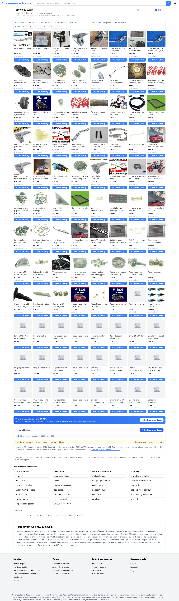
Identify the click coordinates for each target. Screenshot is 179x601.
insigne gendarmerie (102, 480)
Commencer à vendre (61, 563)
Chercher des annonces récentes (148, 442)
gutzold (134, 499)
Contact (133, 563)
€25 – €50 (27, 515)
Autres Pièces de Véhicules (31, 16)
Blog (132, 570)
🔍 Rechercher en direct (152, 430)
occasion (32, 23)
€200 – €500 (67, 515)
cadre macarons (99, 485)
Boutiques (18, 577)
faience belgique (32, 457)
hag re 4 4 (20, 480)
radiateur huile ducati (102, 471)
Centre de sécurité (99, 567)
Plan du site (96, 570)
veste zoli (135, 485)
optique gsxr (136, 471)
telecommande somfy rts (138, 457)
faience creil (59, 471)
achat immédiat (60, 23)
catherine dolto (61, 499)
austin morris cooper (25, 490)
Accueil (17, 16)
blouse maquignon (21, 460)
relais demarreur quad (141, 480)
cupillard (96, 499)
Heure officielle (97, 574)
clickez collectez (56, 27)
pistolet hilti (81, 457)
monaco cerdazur (62, 494)
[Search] (168, 3)
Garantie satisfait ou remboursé (27, 570)
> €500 (78, 515)
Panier (16, 580)
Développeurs (97, 563)
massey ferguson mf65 (141, 494)
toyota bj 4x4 (155, 457)
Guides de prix (19, 563)
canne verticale (94, 457)
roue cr (19, 476)
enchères (48, 23)
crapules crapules (24, 485)
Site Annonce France (17, 3)
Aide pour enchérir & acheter (25, 574)
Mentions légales (21, 567)
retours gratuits (42, 27)
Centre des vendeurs (61, 574)
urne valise (45, 457)
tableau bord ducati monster (114, 457)
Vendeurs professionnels (62, 570)
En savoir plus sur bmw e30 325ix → (105, 450)
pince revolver (68, 457)
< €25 (17, 515)
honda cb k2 (21, 494)
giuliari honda (98, 476)
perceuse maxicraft (63, 485)
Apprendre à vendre (60, 567)
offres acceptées (27, 27)
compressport (22, 499)
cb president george (25, 503)
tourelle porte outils (140, 476)
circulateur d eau (62, 476)
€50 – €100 (39, 515)
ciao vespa (97, 494)
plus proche (107, 23)
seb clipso (58, 490)
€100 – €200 (53, 515)
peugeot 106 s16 (100, 490)
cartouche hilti (22, 471)
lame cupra (56, 457)
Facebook (134, 567)
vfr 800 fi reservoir (62, 503)
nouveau (23, 23)
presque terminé (120, 23)
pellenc (57, 480)
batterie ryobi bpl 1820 (141, 490)
